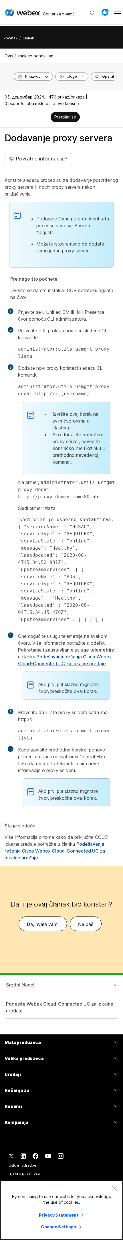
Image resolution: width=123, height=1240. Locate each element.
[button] (105, 12)
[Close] (114, 1188)
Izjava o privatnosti (24, 1173)
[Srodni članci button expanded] (114, 985)
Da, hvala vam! (43, 924)
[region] (61, 1210)
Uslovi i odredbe (22, 1165)
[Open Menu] (117, 12)
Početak (10, 38)
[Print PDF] (45, 117)
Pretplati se (65, 116)
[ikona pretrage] (92, 13)
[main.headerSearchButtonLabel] (93, 11)
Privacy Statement (58, 1215)
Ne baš (85, 924)
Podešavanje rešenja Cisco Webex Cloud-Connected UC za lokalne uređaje (55, 851)
